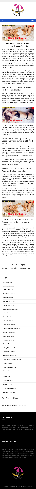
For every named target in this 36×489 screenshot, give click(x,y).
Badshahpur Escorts (9, 336)
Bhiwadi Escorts (8, 313)
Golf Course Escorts (9, 325)
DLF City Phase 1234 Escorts (11, 328)
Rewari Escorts (7, 282)
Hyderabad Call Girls (9, 388)
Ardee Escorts (7, 317)
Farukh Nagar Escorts (9, 367)
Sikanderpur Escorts (9, 351)
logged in (13, 268)
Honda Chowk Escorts (9, 355)
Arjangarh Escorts (8, 340)
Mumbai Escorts (8, 380)
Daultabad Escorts (8, 286)
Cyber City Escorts (8, 305)
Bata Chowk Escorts (9, 301)
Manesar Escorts (8, 321)
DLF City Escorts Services (10, 309)
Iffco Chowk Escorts (9, 294)
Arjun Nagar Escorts (9, 332)
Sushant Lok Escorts (9, 371)
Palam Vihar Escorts (9, 344)
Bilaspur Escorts (8, 297)
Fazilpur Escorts (7, 363)
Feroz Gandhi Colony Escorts (12, 359)
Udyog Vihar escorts (9, 348)
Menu (32, 20)
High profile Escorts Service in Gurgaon (14, 405)
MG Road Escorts (8, 290)
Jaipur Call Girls (7, 384)
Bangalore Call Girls (9, 392)
